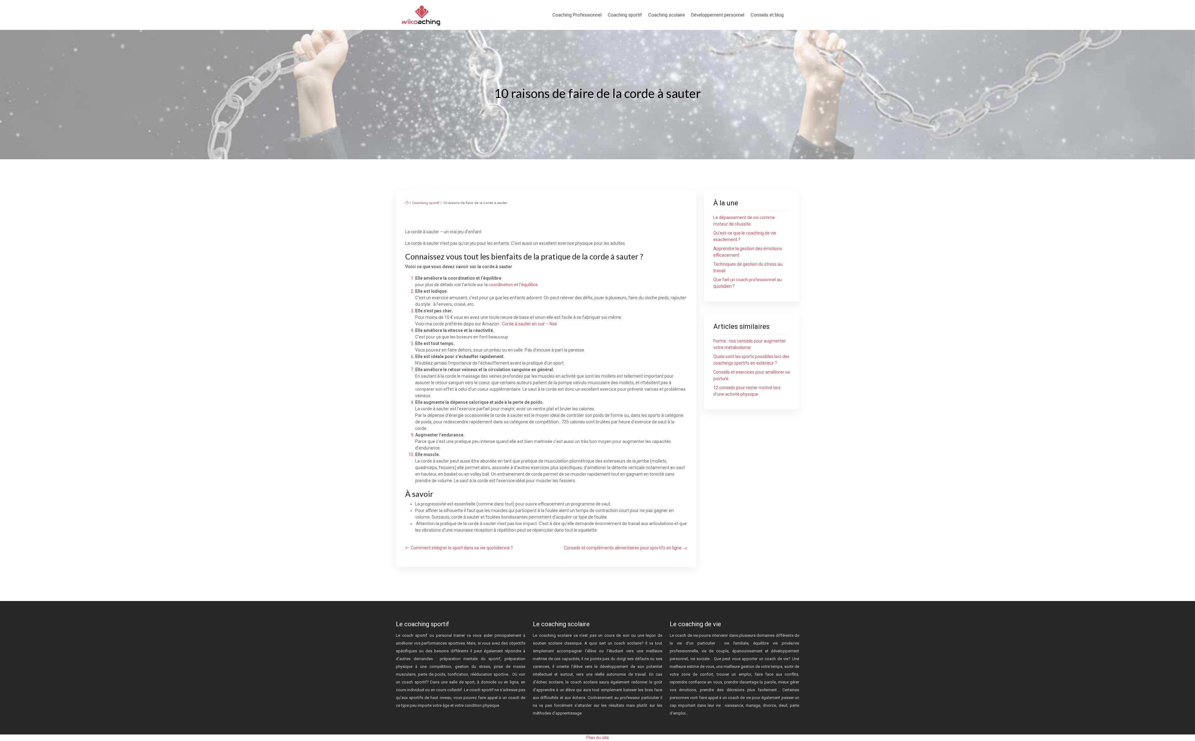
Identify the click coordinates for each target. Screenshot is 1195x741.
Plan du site (597, 737)
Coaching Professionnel (577, 15)
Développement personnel (717, 15)
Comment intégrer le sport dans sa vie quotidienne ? (462, 547)
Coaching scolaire (666, 15)
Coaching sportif (625, 15)
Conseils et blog (767, 15)
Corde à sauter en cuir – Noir (529, 323)
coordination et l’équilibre (513, 284)
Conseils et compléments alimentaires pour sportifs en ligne (623, 547)
